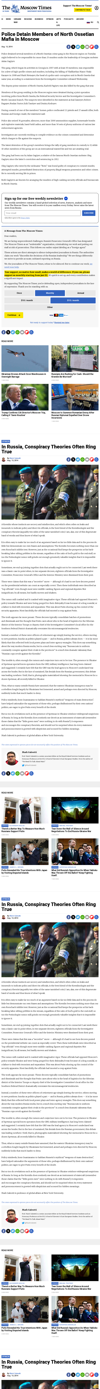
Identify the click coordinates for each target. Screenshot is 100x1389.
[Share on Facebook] (68, 47)
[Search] (98, 22)
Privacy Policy (25, 218)
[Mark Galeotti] (3, 459)
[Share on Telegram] (78, 47)
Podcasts (68, 19)
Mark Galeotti (15, 458)
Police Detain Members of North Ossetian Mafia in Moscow (47, 36)
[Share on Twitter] (73, 47)
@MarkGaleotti (30, 765)
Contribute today (82, 10)
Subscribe (89, 213)
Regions (28, 19)
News (8, 19)
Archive (80, 19)
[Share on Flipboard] (92, 47)
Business (39, 19)
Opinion (49, 19)
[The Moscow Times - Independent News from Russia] (26, 8)
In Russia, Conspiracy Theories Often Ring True (48, 449)
